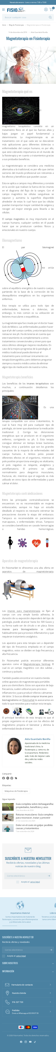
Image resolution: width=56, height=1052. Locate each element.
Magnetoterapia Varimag (36, 664)
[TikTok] (35, 1042)
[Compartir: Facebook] (4, 778)
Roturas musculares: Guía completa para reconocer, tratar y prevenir (34, 816)
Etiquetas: (6, 785)
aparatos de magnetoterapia (27, 571)
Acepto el (30, 882)
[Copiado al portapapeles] (16, 778)
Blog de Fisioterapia (16, 25)
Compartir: (7, 774)
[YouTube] (30, 1042)
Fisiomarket (28, 700)
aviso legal (35, 882)
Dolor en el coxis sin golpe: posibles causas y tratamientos (34, 827)
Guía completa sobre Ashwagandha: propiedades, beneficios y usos (35, 805)
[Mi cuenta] (46, 9)
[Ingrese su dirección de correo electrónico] (49, 876)
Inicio (4, 25)
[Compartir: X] (8, 778)
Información (8, 971)
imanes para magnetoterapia (23, 611)
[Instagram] (25, 1042)
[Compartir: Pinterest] (12, 778)
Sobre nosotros (10, 963)
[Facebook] (21, 1042)
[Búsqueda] (50, 17)
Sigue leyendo (8, 799)
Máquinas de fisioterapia (16, 791)
